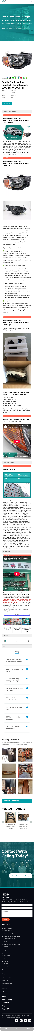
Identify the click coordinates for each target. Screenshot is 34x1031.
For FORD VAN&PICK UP (8, 939)
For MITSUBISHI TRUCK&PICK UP (11, 936)
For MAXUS (5, 961)
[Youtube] (25, 1020)
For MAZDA (5, 963)
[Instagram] (29, 1020)
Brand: (3, 93)
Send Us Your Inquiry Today (20, 876)
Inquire (8, 103)
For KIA (4, 950)
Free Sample (5, 986)
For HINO (4, 941)
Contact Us (6, 1009)
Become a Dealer (6, 978)
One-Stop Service (7, 983)
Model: (3, 90)
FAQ (3, 991)
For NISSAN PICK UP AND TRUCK (11, 944)
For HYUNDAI (5, 947)
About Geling (7, 1000)
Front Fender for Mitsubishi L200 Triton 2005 (10, 826)
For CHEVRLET (6, 955)
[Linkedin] (21, 1020)
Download (4, 988)
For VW (4, 969)
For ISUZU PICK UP (7, 930)
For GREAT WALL (6, 953)
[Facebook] (16, 1020)
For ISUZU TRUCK (7, 928)
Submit (6, 919)
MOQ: (3, 95)
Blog (3, 1006)
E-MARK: (4, 97)
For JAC (4, 958)
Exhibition (5, 1003)
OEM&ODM (5, 980)
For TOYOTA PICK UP (7, 933)
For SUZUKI (5, 966)
